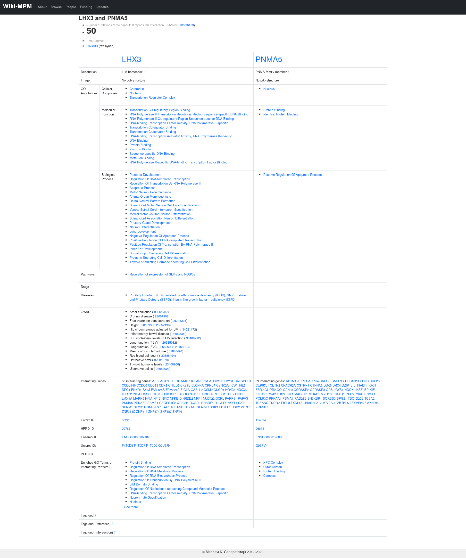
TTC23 (285, 402)
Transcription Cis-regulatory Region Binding (160, 109)
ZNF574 (153, 411)
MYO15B (327, 394)
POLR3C (262, 398)
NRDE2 (188, 398)
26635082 (169, 342)
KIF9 (373, 389)
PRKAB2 (140, 402)
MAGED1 (301, 394)
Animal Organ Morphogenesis (150, 196)
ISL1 (173, 394)
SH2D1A (140, 407)
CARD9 (337, 381)
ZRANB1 (262, 407)
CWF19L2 (238, 385)
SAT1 (242, 402)
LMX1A (127, 398)
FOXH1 (372, 385)
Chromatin (137, 88)
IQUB (165, 394)
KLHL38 (202, 394)
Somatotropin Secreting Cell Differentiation (159, 253)
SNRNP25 (154, 407)
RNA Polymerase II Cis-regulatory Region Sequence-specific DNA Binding (182, 118)
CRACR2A (288, 385)
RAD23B (300, 398)
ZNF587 (166, 411)
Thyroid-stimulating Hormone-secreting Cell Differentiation (170, 261)
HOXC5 (230, 389)
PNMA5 (269, 58)
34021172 (189, 329)
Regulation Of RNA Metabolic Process (156, 471)
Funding (86, 6)
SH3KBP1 (315, 398)
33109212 (193, 338)
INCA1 (137, 394)
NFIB (157, 398)
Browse (56, 6)
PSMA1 (288, 398)
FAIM (146, 389)
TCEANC (177, 407)
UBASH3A (311, 402)
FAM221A (173, 389)
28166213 (182, 346)
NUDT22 (209, 398)
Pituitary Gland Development (150, 222)
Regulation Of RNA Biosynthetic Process (158, 475)
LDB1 (221, 394)
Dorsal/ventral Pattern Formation (152, 200)
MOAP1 (314, 394)
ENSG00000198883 (269, 437)
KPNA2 (271, 394)
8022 (125, 420)
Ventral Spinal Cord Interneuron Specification (161, 209)
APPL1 (302, 381)
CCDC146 (129, 385)
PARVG (243, 398)
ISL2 (181, 394)
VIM (322, 402)
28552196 (163, 325)
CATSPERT (243, 381)
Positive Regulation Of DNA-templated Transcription (166, 240)
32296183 (187, 25)
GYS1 (339, 389)
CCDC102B (351, 381)
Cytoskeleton (272, 466)
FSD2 (260, 389)
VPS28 (331, 402)
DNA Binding (139, 140)
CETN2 (275, 385)
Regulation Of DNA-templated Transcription (160, 179)
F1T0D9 (151, 445)
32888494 (175, 351)
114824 (261, 420)
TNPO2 (274, 402)
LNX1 (289, 394)
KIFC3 (260, 394)
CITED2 (173, 385)
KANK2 (190, 394)
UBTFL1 (225, 407)
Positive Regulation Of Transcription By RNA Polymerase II (171, 244)
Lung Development (143, 231)
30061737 (161, 311)
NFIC (165, 398)
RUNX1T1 (230, 402)
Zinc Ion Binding (141, 149)
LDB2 (230, 394)
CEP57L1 (262, 385)
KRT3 (213, 394)
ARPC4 (313, 381)
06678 (260, 428)
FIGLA (185, 389)
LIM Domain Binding (144, 484)
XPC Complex (273, 462)
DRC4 (126, 389)
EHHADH (359, 385)
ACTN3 (165, 381)
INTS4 (155, 394)
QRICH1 (183, 402)
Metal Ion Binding (142, 157)
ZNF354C (128, 411)
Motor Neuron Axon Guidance (150, 192)
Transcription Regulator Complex (152, 97)
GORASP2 (301, 389)
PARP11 (231, 398)
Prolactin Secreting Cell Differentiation (156, 257)
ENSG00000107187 (136, 437)
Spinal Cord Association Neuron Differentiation (162, 218)
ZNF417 (141, 411)
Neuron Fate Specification (148, 497)
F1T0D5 (127, 445)
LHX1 (239, 394)
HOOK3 (349, 389)
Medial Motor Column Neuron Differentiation (160, 213)
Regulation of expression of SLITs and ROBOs (162, 274)
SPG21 (342, 398)
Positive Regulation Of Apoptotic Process (292, 174)
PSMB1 (152, 402)
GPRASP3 (317, 389)
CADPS (325, 381)
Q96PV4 (261, 445)
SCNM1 (127, 407)
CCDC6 (142, 385)
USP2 (236, 407)
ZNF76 (177, 411)
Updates (102, 6)
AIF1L (175, 381)
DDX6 (328, 385)
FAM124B (158, 389)
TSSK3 (213, 407)
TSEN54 (201, 407)
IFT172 (127, 394)
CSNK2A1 (223, 385)
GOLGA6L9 (285, 389)
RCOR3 (195, 402)
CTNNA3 (316, 385)
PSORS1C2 (167, 402)
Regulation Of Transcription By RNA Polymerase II (165, 183)
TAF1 (166, 407)
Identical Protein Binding (280, 114)
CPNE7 (210, 385)
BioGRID (92, 46)
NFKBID (176, 398)
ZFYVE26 (357, 402)
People (71, 6)
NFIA (148, 398)
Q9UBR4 (164, 445)
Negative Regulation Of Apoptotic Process (159, 235)
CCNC (364, 381)
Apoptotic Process (143, 187)
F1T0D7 (139, 445)
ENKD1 (136, 389)
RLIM (218, 402)
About (42, 6)
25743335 (179, 320)
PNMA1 (369, 394)
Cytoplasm (270, 475)
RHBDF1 (207, 402)
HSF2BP (362, 389)
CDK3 (163, 385)
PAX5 (350, 394)
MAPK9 (138, 398)
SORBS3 (329, 398)
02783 (126, 428)
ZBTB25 (343, 402)
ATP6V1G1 (217, 381)
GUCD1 (219, 389)
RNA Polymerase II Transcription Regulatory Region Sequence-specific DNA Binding (189, 114)
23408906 (172, 364)
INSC (146, 394)
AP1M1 (291, 381)
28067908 (161, 316)
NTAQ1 (339, 394)
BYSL (230, 381)
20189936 (148, 325)
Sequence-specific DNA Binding (152, 153)
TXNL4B (297, 402)
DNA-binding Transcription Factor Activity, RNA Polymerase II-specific (179, 123)
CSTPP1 (303, 385)
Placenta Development (145, 174)
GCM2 (208, 389)
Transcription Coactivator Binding (153, 131)
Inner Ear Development (146, 248)
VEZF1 (246, 407)
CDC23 (153, 385)
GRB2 (330, 389)
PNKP (359, 394)
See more (131, 506)
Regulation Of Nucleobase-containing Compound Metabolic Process (177, 488)
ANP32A (202, 381)
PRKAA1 (275, 398)
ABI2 (155, 381)
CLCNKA (197, 385)
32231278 (161, 359)
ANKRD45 (188, 381)
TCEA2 (369, 398)
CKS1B (185, 385)
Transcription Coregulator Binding (153, 127)
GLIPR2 (270, 389)
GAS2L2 (197, 389)
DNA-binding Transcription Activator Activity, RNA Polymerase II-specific (181, 136)
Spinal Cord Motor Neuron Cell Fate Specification (164, 205)
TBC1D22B (356, 398)
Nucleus (135, 93)
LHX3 (131, 58)
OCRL (220, 398)
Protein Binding (140, 144)
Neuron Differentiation (145, 227)
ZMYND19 (372, 402)
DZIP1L (347, 385)
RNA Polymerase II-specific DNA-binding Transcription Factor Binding (178, 162)
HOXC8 (241, 389)
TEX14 (189, 407)
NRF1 (198, 398)
